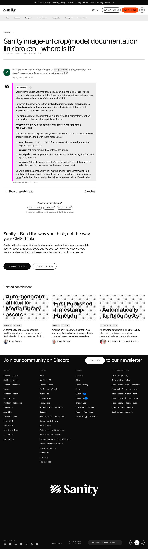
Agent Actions (10, 430)
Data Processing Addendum (126, 384)
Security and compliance (125, 398)
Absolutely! (64, 207)
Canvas (6, 389)
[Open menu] (142, 10)
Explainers (45, 425)
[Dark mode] (142, 542)
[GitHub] (5, 544)
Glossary (44, 453)
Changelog (81, 403)
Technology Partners (87, 416)
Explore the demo (45, 266)
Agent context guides (51, 443)
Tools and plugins (49, 389)
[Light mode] (131, 542)
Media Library (10, 380)
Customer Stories (85, 407)
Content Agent (10, 394)
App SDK (7, 412)
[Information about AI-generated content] (30, 87)
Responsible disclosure (124, 403)
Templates (42, 18)
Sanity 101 (45, 380)
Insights (8, 407)
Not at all (34, 207)
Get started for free (17, 266)
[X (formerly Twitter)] (26, 544)
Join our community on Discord (36, 360)
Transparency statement (124, 394)
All (7, 18)
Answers (7, 32)
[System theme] (136, 542)
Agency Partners (84, 412)
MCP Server (9, 398)
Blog (78, 380)
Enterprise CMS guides (52, 430)
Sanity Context (11, 384)
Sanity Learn (46, 384)
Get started (130, 10)
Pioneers (44, 394)
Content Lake (10, 416)
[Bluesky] (21, 544)
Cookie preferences (122, 412)
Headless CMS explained (52, 416)
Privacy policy (120, 375)
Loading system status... (106, 542)
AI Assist (8, 434)
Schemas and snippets (51, 407)
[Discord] (37, 544)
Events (79, 394)
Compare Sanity (48, 448)
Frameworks (45, 398)
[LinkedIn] (15, 544)
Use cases (8, 439)
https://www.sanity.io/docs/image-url (34, 69)
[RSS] (31, 544)
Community (82, 18)
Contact (80, 375)
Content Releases (12, 403)
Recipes (68, 18)
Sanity (9, 233)
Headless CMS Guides (51, 434)
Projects (56, 18)
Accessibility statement (125, 389)
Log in (95, 10)
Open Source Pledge (122, 407)
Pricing (44, 457)
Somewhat (49, 207)
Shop (78, 389)
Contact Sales (111, 10)
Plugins (28, 18)
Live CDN (8, 421)
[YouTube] (10, 544)
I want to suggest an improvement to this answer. (50, 212)
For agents (45, 462)
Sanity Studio (10, 375)
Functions (8, 425)
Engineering (82, 384)
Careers (80, 398)
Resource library (49, 421)
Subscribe (95, 360)
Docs (42, 375)
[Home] (9, 10)
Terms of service (121, 380)
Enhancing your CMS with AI (55, 439)
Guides (17, 18)
